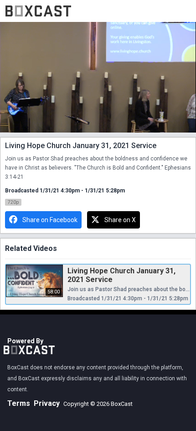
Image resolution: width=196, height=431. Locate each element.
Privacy (47, 403)
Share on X (120, 219)
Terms (18, 403)
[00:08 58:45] (98, 77)
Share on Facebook (49, 219)
